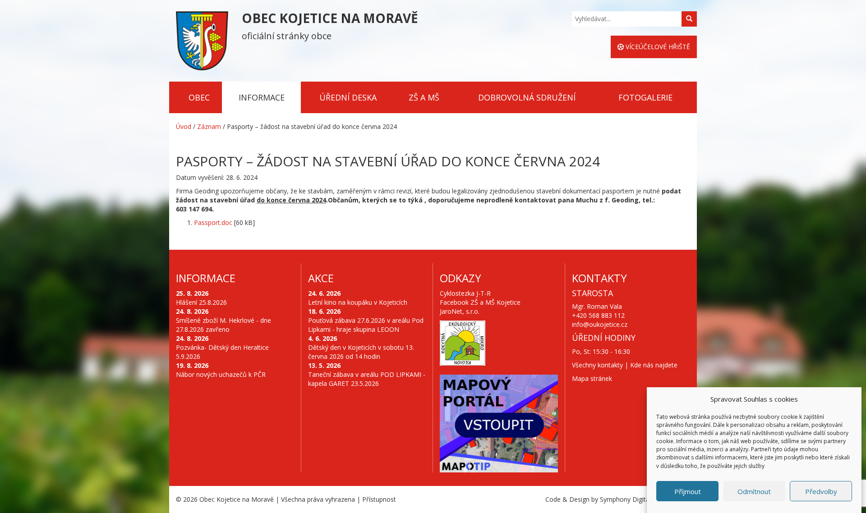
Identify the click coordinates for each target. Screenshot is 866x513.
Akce (321, 277)
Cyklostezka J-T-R (465, 293)
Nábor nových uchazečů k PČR (221, 374)
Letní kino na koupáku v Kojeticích (357, 302)
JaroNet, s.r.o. (459, 311)
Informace (262, 97)
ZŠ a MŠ (424, 97)
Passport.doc (213, 222)
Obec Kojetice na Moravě (236, 499)
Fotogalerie (645, 97)
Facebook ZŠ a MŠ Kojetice (480, 302)
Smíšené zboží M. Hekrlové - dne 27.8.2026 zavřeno (223, 325)
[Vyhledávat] (689, 19)
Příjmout (687, 491)
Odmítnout (754, 491)
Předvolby (821, 491)
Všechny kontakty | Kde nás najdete (624, 365)
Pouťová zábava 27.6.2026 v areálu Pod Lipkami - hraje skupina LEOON (366, 325)
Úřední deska (348, 97)
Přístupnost (379, 499)
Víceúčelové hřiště (657, 46)
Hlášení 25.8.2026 (201, 302)
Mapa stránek (592, 378)
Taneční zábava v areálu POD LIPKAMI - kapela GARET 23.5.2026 (366, 379)
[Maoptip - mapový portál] (499, 424)
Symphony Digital (625, 499)
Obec (199, 97)
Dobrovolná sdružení (527, 97)
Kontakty (599, 277)
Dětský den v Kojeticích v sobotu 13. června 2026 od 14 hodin (361, 352)
